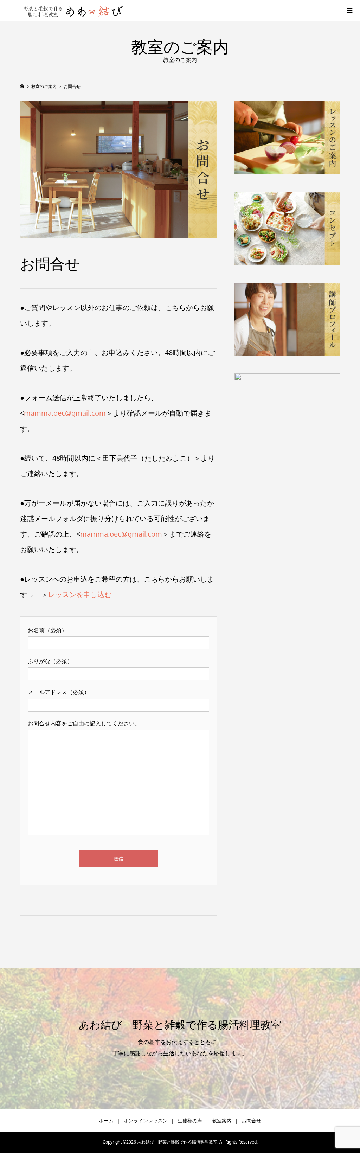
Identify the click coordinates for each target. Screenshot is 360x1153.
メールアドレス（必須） (59, 692)
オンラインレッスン (145, 1120)
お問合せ (251, 1120)
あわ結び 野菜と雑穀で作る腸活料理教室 (180, 1025)
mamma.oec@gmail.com (65, 413)
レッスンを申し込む (79, 594)
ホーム (106, 1120)
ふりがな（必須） (50, 661)
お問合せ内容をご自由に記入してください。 (84, 723)
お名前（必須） (47, 630)
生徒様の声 (190, 1120)
